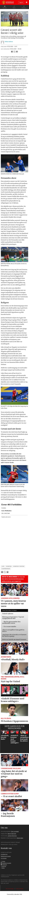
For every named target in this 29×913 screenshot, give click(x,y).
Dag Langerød (15, 831)
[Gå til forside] (7, 2)
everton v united (18, 566)
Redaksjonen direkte (6, 856)
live (3, 566)
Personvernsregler (10, 888)
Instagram (4, 864)
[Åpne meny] (26, 2)
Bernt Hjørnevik (12, 833)
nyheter (8, 566)
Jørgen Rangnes (12, 835)
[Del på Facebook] (12, 52)
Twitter (3, 861)
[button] (2, 727)
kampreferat (6, 568)
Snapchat (3, 866)
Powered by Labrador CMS (14, 894)
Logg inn (21, 2)
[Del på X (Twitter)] (14, 52)
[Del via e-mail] (17, 52)
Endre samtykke (19, 888)
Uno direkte (3, 858)
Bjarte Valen (20, 838)
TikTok (3, 868)
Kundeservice (4, 854)
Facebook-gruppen (6, 863)
